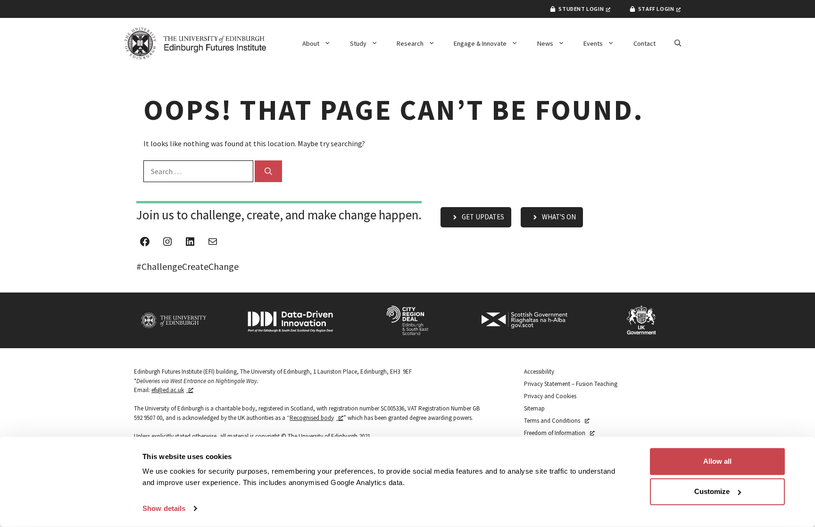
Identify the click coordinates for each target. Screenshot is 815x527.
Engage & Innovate (480, 43)
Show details (163, 508)
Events (593, 43)
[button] (677, 43)
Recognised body (312, 418)
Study (358, 43)
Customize (712, 491)
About (310, 43)
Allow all (717, 461)
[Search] (268, 171)
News (545, 43)
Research (410, 43)
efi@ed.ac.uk (167, 390)
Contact (644, 43)
